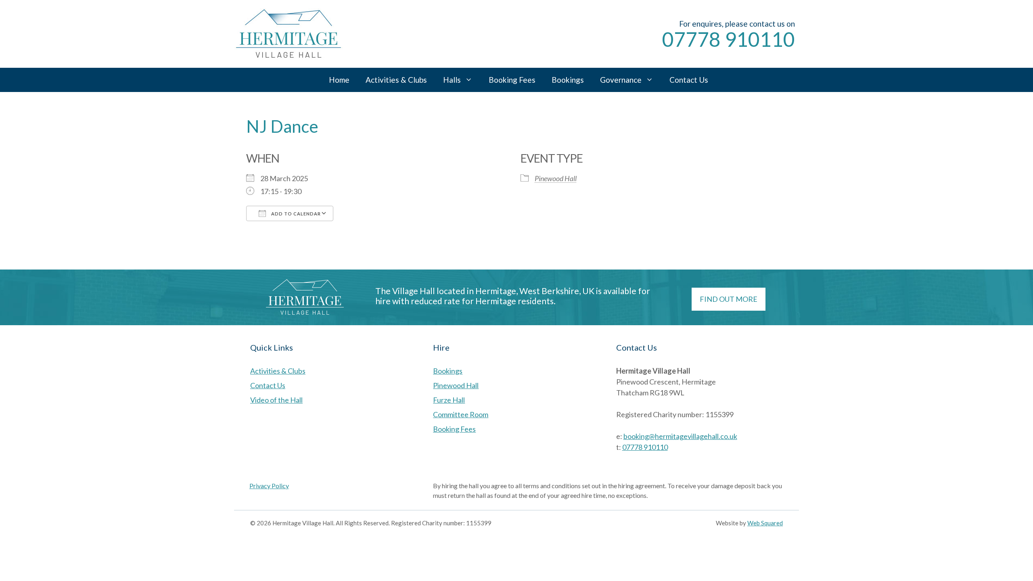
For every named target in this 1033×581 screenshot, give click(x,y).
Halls (452, 79)
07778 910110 (728, 39)
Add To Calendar (295, 213)
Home (339, 79)
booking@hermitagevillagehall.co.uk (680, 436)
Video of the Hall (276, 399)
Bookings (568, 79)
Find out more (728, 299)
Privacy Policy (269, 485)
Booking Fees (512, 79)
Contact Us (688, 79)
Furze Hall (449, 399)
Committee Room (460, 414)
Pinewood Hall (556, 178)
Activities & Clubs (396, 79)
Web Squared (765, 523)
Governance (621, 79)
